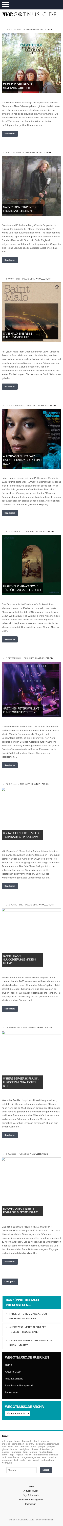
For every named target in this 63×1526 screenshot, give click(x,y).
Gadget (41, 1446)
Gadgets (51, 1446)
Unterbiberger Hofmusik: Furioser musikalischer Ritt (20, 1082)
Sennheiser (14, 1457)
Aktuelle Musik (44, 30)
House (13, 1449)
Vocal (36, 1460)
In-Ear (35, 1449)
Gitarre (5, 1449)
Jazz (54, 1449)
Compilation (18, 1444)
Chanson (45, 1441)
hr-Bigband (24, 1449)
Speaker (53, 1457)
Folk (16, 1446)
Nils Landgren (46, 1452)
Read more (10, 134)
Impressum (11, 1392)
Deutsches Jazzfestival (47, 1444)
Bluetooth (27, 1441)
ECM (4, 1446)
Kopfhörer (16, 1452)
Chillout (6, 1444)
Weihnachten (47, 1460)
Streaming (7, 1460)
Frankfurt (24, 1446)
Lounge (33, 1452)
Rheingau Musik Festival (45, 1454)
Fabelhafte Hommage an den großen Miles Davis (28, 1316)
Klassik (5, 1452)
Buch (36, 1441)
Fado (10, 1446)
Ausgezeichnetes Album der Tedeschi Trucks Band (27, 1329)
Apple (9, 1441)
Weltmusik (7, 1463)
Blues (17, 1441)
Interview (45, 1449)
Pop (12, 1454)
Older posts (10, 1281)
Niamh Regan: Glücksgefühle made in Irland (19, 959)
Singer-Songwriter (31, 1457)
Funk (33, 1446)
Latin (25, 1452)
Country (30, 1444)
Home (8, 1364)
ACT (3, 1441)
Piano (5, 1454)
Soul (44, 1457)
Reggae (19, 1454)
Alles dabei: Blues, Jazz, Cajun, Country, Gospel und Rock (22, 460)
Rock (4, 1457)
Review (28, 1454)
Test (16, 1460)
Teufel (23, 1460)
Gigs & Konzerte (14, 1378)
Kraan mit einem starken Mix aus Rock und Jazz (30, 1343)
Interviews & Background (19, 1385)
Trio (29, 1460)
